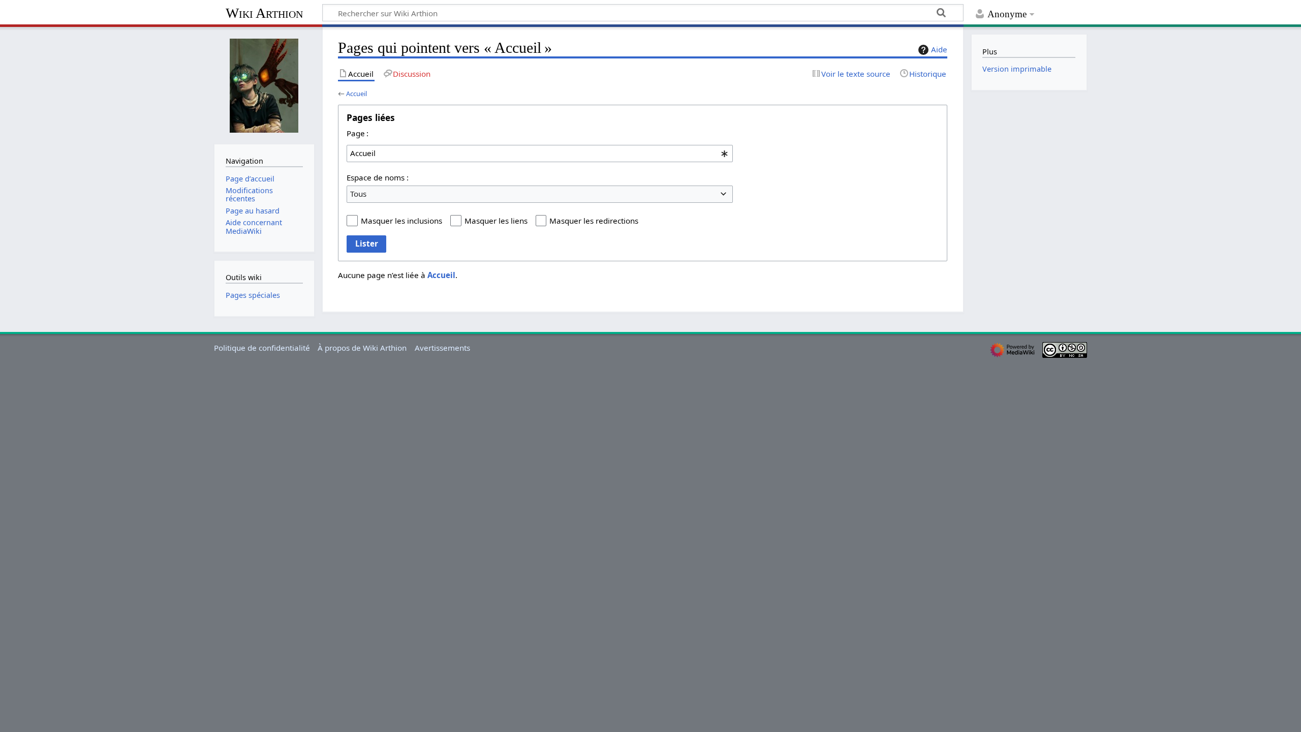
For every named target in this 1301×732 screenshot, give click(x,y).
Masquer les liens (496, 221)
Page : (357, 133)
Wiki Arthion (264, 13)
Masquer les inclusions (401, 221)
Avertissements (442, 348)
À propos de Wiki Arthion (362, 348)
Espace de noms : (378, 177)
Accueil (356, 93)
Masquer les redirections (593, 221)
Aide (939, 49)
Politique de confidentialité (262, 348)
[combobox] (540, 153)
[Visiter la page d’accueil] (264, 84)
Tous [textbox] (358, 194)
